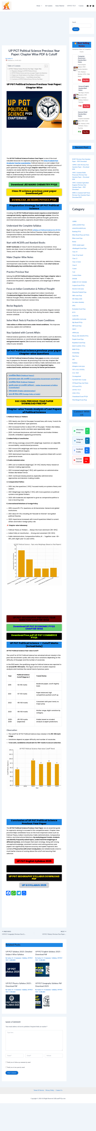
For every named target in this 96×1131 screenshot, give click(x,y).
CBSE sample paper (78, 245)
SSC (73, 359)
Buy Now (85, 80)
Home (38, 6)
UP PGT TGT (71, 6)
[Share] (24, 893)
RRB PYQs (75, 349)
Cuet (73, 272)
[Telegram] (18, 893)
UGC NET (75, 373)
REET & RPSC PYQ (78, 346)
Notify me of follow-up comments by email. (19, 1062)
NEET (74, 329)
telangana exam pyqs (78, 366)
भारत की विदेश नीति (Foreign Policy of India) (24, 394)
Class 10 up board (77, 255)
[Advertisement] (34, 31)
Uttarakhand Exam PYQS (80, 396)
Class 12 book (76, 262)
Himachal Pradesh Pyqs (79, 292)
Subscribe (86, 460)
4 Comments (47, 989)
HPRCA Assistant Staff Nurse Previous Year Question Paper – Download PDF (81, 195)
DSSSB (74, 278)
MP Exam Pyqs (76, 326)
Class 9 (74, 265)
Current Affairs (76, 275)
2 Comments (17, 989)
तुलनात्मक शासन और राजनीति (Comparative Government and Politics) (34, 379)
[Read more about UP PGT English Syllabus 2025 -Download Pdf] (42, 969)
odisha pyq (75, 332)
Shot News (75, 356)
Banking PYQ (76, 231)
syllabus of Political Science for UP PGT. (46, 230)
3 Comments (17, 958)
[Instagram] (93, 6)
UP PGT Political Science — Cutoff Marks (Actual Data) (26, 77)
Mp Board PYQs (77, 322)
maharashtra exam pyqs (79, 319)
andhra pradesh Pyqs (78, 225)
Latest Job (75, 315)
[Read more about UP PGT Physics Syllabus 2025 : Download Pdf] (13, 1001)
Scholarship (75, 353)
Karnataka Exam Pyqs (79, 309)
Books (74, 241)
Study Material (59, 6)
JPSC (74, 305)
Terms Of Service (39, 1090)
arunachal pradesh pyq (79, 228)
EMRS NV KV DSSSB (79, 282)
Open (87, 450)
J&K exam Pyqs (77, 295)
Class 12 (74, 258)
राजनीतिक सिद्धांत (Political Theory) (21, 376)
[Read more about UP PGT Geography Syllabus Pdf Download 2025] (42, 1001)
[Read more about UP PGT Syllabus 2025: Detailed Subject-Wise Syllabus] (13, 969)
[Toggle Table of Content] (45, 66)
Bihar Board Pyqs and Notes (80, 235)
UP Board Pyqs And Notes (80, 383)
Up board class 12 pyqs (79, 379)
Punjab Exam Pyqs (78, 339)
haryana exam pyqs (78, 289)
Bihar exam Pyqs (77, 238)
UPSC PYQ (76, 393)
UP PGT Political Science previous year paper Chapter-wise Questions (29, 73)
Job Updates (48, 6)
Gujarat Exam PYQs (78, 285)
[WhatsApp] (13, 893)
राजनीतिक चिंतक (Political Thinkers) (22, 382)
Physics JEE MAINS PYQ (80, 336)
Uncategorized (76, 376)
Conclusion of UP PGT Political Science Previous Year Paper (27, 79)
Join (87, 431)
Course (74, 268)
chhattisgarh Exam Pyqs (79, 248)
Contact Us (59, 1090)
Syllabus (24, 958)
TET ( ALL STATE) (78, 369)
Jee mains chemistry (78, 302)
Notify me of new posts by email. (16, 1067)
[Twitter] (90, 6)
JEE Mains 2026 (77, 299)
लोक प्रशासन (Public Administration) (22, 391)
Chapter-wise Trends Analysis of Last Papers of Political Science (28, 75)
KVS (73, 312)
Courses (81, 6)
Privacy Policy (50, 1090)
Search (74, 22)
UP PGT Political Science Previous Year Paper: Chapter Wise (25, 69)
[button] (41, 6)
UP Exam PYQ (76, 386)
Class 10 (74, 252)
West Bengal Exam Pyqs (79, 400)
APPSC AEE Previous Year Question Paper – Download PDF (80, 167)
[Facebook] (87, 6)
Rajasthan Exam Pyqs (78, 342)
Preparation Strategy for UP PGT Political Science (24, 71)
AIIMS (74, 221)
